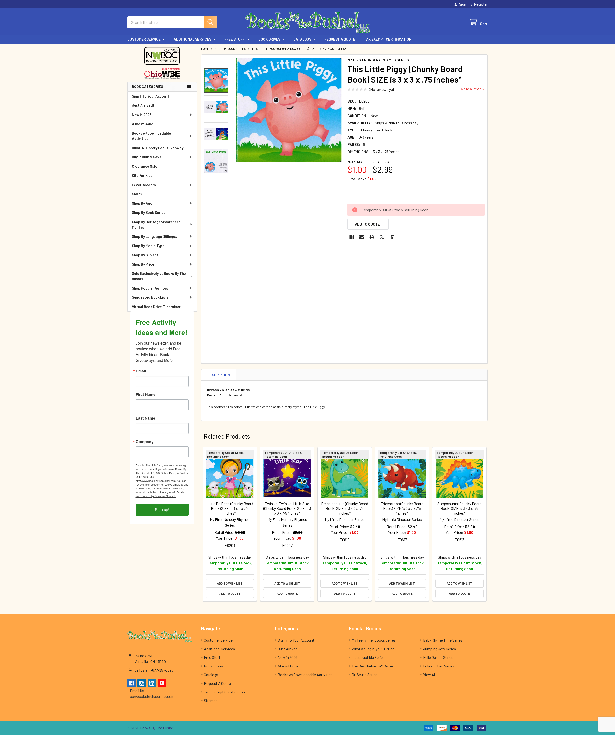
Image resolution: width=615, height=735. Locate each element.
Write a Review (472, 88)
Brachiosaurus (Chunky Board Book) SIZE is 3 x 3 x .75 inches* (344, 508)
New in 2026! (142, 114)
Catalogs (302, 39)
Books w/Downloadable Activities (151, 136)
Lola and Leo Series (438, 666)
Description (218, 375)
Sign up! (162, 509)
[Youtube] (162, 683)
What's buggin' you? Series (373, 648)
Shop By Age (142, 203)
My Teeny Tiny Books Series (374, 640)
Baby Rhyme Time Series (442, 640)
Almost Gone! (143, 124)
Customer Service (144, 39)
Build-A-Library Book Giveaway (157, 148)
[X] (382, 237)
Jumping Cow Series (439, 648)
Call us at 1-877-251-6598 (154, 670)
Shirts (137, 194)
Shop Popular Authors (150, 288)
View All (429, 674)
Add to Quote (229, 593)
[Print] (372, 237)
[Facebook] (351, 237)
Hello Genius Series (438, 657)
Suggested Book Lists (150, 297)
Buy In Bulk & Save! (147, 157)
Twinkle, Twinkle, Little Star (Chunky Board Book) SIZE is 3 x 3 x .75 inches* (287, 508)
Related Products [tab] (227, 436)
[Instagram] (141, 683)
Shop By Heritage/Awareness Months (156, 224)
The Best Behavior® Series (373, 666)
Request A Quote (339, 39)
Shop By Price (143, 264)
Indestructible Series (368, 657)
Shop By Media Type (148, 245)
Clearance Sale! (145, 166)
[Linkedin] (392, 237)
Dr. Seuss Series (364, 674)
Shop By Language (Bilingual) (155, 236)
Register (481, 4)
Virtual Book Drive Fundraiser (156, 306)
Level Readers (144, 185)
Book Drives (269, 39)
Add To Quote (367, 224)
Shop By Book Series (149, 212)
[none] (289, 110)
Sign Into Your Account (150, 96)
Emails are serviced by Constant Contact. (160, 494)
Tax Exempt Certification (388, 39)
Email (141, 371)
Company (145, 442)
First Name (145, 394)
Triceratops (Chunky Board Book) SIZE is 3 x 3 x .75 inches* (402, 508)
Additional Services (192, 39)
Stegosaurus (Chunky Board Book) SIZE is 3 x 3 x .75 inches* (459, 508)
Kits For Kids (142, 175)
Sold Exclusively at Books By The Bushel (159, 276)
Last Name (145, 418)
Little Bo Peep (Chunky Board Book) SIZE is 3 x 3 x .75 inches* (230, 508)
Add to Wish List (230, 583)
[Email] (361, 237)
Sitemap (211, 700)
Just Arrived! (143, 105)
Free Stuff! (235, 39)
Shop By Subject (145, 255)
